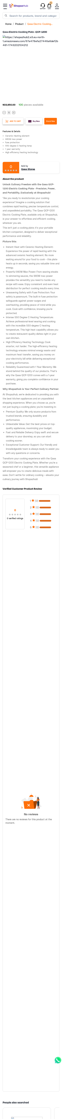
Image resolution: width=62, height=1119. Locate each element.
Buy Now (36, 121)
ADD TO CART (15, 121)
